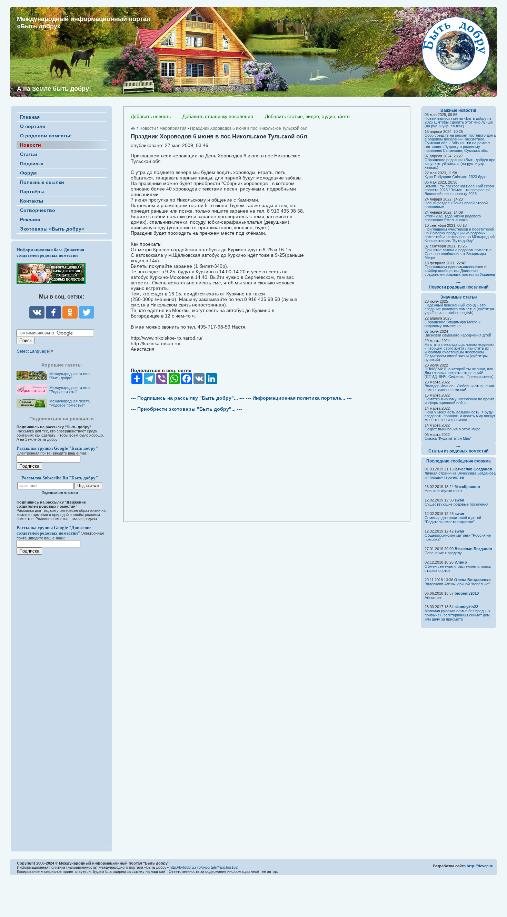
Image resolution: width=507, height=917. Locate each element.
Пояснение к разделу (443, 553)
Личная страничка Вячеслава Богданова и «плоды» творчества (460, 475)
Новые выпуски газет (443, 491)
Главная (30, 117)
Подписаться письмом (60, 493)
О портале (32, 126)
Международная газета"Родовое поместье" (69, 403)
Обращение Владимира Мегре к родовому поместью (452, 324)
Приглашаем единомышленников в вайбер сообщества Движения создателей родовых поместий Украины (460, 270)
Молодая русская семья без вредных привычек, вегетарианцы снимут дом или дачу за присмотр (457, 615)
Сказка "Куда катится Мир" (448, 438)
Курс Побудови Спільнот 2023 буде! (456, 177)
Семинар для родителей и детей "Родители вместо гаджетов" (453, 520)
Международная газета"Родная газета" (69, 390)
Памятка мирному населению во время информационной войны (459, 401)
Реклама (30, 219)
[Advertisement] (58, 696)
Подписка (31, 163)
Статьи (28, 154)
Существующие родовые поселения (456, 504)
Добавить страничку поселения (217, 116)
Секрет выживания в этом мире (452, 429)
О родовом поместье (46, 135)
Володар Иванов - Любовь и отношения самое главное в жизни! (459, 388)
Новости (30, 145)
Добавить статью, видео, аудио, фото (307, 116)
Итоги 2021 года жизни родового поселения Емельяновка (453, 218)
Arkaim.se (433, 597)
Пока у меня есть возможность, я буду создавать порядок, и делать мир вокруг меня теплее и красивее (460, 416)
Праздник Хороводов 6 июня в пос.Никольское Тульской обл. (249, 128)
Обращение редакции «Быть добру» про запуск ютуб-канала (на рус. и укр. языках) (460, 163)
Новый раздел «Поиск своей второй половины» (456, 205)
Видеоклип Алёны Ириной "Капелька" (457, 584)
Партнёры (32, 191)
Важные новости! (458, 110)
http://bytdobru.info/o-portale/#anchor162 (204, 867)
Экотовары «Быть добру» (52, 229)
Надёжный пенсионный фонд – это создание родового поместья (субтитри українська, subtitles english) (459, 309)
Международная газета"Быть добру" (69, 376)
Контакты (31, 201)
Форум (28, 173)
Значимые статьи (458, 297)
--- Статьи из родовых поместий (458, 448)
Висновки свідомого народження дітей (458, 335)
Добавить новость (151, 116)
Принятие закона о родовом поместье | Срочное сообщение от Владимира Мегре (459, 254)
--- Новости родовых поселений (458, 285)
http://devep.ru (480, 866)
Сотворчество (37, 210)
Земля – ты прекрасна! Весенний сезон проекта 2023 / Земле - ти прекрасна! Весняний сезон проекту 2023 (459, 190)
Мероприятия (173, 128)
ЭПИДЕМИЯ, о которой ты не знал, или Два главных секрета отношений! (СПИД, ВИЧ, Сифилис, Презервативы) (459, 373)
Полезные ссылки (42, 182)
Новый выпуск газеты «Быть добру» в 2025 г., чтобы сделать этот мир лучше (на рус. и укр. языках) (459, 122)
